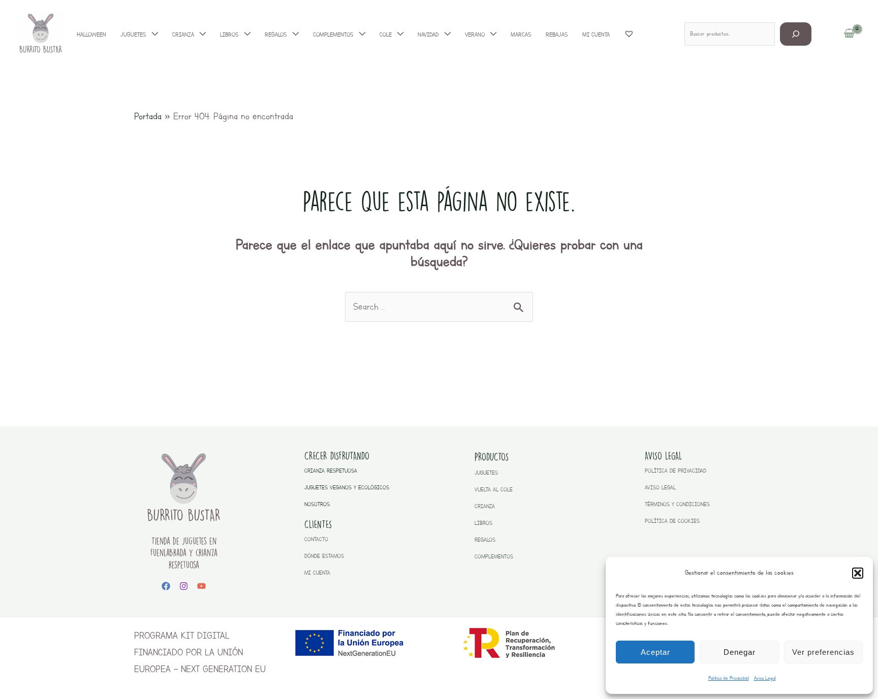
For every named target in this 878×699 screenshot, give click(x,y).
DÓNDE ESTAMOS (324, 556)
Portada (148, 116)
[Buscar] (796, 33)
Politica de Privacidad (728, 678)
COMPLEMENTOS (494, 556)
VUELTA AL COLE (494, 489)
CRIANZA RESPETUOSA (330, 471)
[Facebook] (166, 586)
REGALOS (485, 540)
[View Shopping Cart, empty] (849, 34)
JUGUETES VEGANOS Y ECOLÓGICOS (346, 487)
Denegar (740, 652)
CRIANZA (485, 506)
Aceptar (655, 652)
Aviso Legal (765, 678)
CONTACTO (316, 539)
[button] (858, 573)
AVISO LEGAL (660, 487)
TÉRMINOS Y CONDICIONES (677, 504)
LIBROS (483, 523)
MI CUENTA (317, 573)
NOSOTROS (317, 504)
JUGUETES (486, 473)
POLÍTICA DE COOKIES (672, 521)
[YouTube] (201, 586)
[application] (152, 34)
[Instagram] (183, 586)
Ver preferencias (823, 652)
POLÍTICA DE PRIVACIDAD (675, 471)
